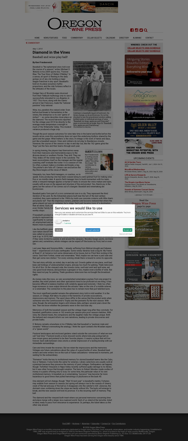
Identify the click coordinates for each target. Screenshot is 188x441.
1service (67, 223)
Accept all (127, 230)
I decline (59, 230)
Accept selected (92, 230)
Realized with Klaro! (125, 234)
